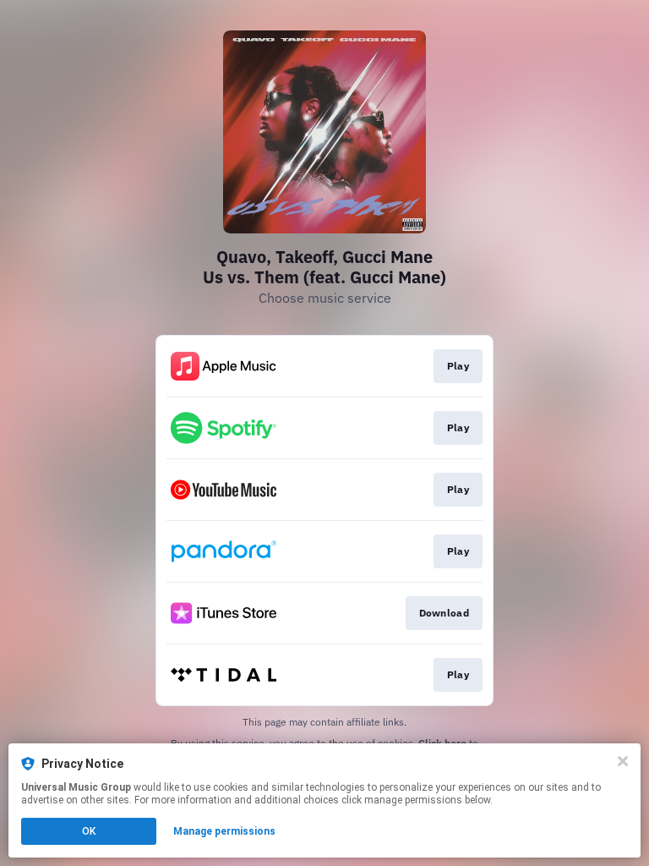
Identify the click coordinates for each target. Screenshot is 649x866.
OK (88, 831)
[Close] (622, 761)
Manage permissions (224, 831)
